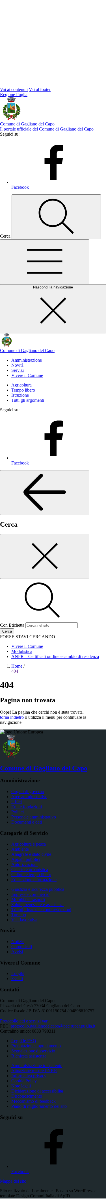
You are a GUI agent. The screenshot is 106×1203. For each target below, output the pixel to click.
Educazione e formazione (34, 879)
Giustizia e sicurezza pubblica (37, 889)
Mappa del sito (13, 1181)
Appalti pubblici (25, 859)
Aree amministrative (29, 796)
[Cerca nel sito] (56, 216)
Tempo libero (23, 390)
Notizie (17, 941)
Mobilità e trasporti (28, 899)
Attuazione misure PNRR (34, 1070)
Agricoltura (21, 385)
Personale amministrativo (33, 817)
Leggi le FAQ (23, 1040)
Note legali (21, 1085)
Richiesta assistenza (28, 1056)
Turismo (18, 914)
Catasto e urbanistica (29, 869)
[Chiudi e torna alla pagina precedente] (44, 556)
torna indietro (12, 717)
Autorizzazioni (24, 864)
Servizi (17, 370)
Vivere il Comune (27, 375)
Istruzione (20, 395)
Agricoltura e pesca (28, 844)
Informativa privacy (28, 1075)
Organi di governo (27, 791)
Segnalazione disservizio (33, 1050)
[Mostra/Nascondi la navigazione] (44, 261)
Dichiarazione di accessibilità (37, 1091)
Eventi (17, 978)
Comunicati (21, 946)
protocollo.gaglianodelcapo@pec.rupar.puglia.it (53, 1026)
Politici (17, 811)
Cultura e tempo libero (31, 874)
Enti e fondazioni (26, 806)
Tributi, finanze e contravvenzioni (41, 909)
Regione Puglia (13, 94)
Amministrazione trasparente (36, 1065)
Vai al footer (40, 89)
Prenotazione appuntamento (36, 1045)
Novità (17, 365)
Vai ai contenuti (14, 89)
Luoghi (17, 973)
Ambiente (20, 849)
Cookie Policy (24, 1080)
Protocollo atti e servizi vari (24, 1021)
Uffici (16, 801)
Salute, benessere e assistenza (37, 904)
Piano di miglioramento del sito (39, 1106)
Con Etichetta (12, 625)
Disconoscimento (26, 1096)
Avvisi (17, 951)
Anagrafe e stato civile (31, 854)
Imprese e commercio (30, 894)
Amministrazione (26, 360)
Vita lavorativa (24, 919)
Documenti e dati (26, 822)
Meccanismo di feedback (33, 1101)
